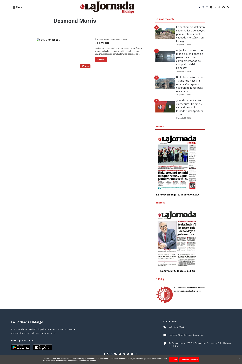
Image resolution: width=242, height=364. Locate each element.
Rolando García (103, 40)
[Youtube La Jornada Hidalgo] (207, 7)
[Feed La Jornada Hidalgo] (228, 7)
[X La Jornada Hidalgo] (203, 7)
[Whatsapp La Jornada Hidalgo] (223, 7)
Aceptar (173, 360)
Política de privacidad (189, 360)
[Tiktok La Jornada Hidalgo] (219, 7)
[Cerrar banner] (239, 360)
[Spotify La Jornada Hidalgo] (211, 7)
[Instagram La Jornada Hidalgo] (199, 7)
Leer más (100, 60)
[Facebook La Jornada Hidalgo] (195, 7)
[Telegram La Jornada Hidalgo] (215, 7)
